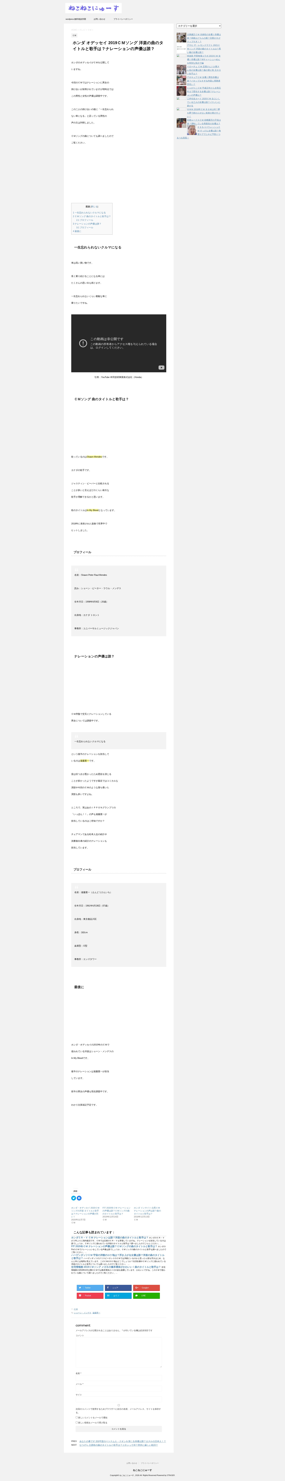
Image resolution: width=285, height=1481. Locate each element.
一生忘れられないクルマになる (89, 212)
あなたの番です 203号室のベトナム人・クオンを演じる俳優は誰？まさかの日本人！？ (122, 1441)
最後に (77, 231)
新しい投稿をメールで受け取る (92, 1422)
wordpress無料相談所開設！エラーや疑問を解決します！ (75, 20)
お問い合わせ (99, 19)
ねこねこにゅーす (142, 1470)
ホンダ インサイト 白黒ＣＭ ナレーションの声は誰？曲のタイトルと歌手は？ (147, 1211)
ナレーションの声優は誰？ (87, 223)
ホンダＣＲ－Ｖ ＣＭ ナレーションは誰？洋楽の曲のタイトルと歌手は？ (110, 1237)
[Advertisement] (118, 175)
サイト (79, 1395)
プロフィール (84, 220)
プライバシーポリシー (123, 19)
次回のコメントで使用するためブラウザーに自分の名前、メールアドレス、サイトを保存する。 (118, 1411)
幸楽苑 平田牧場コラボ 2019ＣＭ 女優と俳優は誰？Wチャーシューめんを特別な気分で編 (204, 59)
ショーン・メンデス (82, 1313)
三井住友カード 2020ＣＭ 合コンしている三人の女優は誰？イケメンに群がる (203, 102)
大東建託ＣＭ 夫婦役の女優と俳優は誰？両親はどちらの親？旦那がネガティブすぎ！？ (204, 38)
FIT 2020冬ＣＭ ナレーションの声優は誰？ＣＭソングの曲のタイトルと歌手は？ (116, 1211)
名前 (78, 1373)
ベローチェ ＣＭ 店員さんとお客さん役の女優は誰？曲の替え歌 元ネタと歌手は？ (204, 70)
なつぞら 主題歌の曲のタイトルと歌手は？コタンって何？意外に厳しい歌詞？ (118, 1445)
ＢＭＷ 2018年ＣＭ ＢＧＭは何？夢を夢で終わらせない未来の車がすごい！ (203, 113)
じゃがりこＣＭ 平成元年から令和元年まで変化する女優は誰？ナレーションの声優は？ (204, 91)
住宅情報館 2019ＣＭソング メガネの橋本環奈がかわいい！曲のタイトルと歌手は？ (116, 1267)
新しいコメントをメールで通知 (92, 1417)
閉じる (94, 207)
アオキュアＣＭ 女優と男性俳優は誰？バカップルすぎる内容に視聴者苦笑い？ (203, 81)
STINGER (171, 1475)
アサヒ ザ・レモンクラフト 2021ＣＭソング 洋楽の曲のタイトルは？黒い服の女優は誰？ (204, 48)
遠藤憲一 (96, 1313)
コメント (80, 1335)
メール (79, 1384)
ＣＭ (76, 1309)
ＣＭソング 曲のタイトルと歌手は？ (92, 216)
